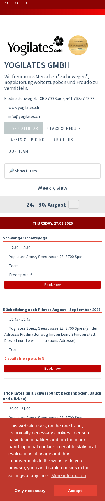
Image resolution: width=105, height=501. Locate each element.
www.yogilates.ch (23, 107)
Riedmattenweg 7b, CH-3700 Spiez (34, 98)
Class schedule (64, 128)
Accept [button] (75, 490)
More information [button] (68, 475)
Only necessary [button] (30, 490)
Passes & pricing (27, 139)
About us (63, 139)
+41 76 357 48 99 (80, 98)
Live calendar (23, 128)
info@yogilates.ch (24, 116)
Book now (52, 284)
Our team (19, 151)
